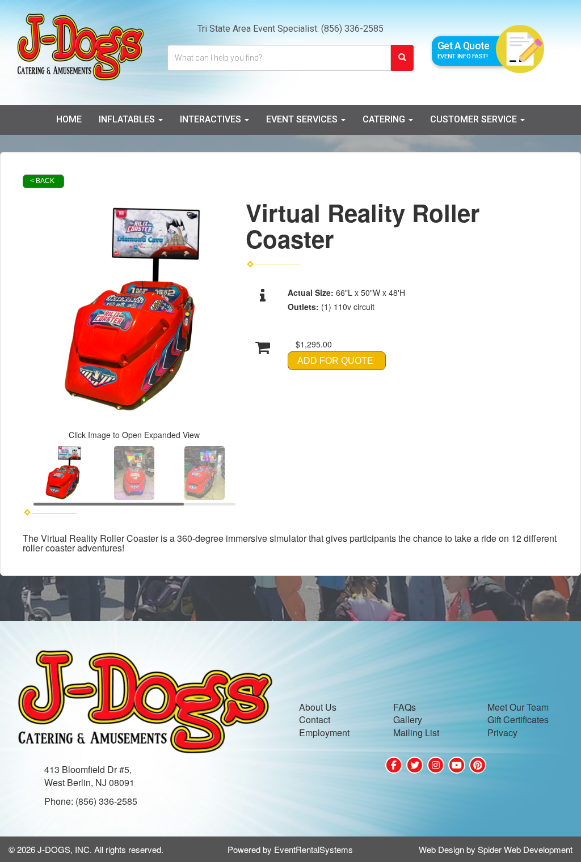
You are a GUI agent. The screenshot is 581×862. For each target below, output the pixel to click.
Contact (314, 719)
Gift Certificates (518, 719)
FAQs (404, 707)
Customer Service (474, 119)
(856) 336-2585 (352, 28)
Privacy (502, 732)
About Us (317, 707)
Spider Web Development (525, 849)
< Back (42, 181)
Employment (324, 732)
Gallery (407, 719)
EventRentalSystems (313, 849)
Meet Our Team (518, 707)
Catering (385, 119)
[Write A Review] (435, 765)
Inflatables (128, 119)
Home (69, 119)
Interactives (211, 119)
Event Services (303, 119)
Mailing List (416, 732)
